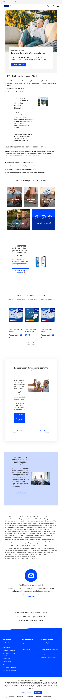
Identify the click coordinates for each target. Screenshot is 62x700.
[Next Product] (32, 341)
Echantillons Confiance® (9, 651)
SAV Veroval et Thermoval (9, 668)
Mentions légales (45, 643)
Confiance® (6, 643)
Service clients (6, 659)
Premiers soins (32, 298)
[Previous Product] (28, 341)
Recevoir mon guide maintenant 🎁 (20, 270)
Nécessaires (10, 696)
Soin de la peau (20, 298)
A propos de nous (26, 643)
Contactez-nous (26, 649)
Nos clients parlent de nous (28, 646)
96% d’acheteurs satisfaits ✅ (9, 1)
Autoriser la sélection (25, 692)
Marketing (38, 696)
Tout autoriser (37, 692)
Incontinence (10, 298)
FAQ (4, 665)
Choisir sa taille (7, 662)
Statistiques (29, 696)
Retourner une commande (9, 671)
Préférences (20, 696)
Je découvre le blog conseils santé (20, 493)
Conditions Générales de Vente (48, 646)
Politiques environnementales (48, 657)
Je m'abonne (30, 597)
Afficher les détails (47, 696)
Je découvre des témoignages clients (19, 417)
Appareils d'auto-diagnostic (46, 298)
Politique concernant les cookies (49, 654)
